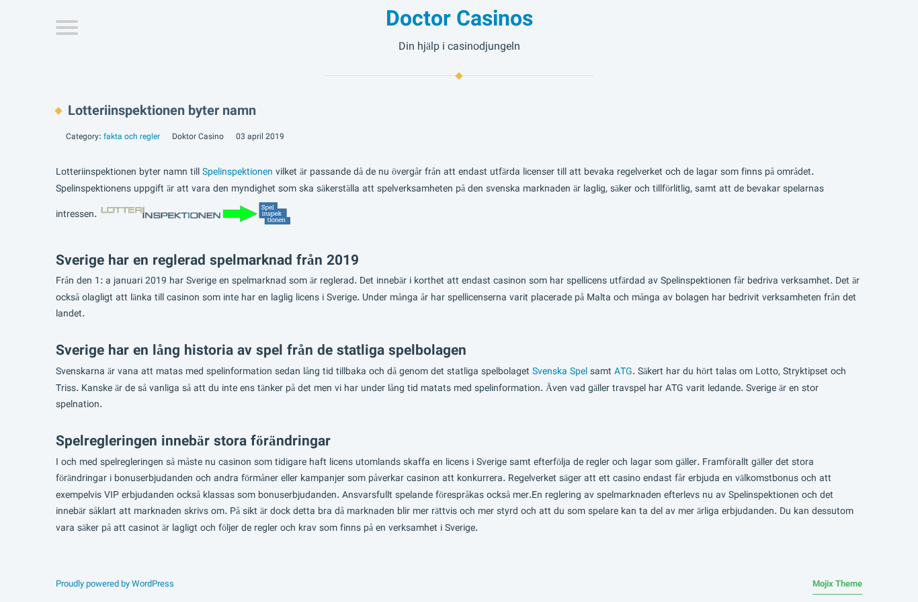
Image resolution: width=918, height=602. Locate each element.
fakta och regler (131, 136)
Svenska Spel (559, 371)
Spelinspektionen (237, 172)
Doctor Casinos (459, 19)
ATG (623, 371)
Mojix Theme (837, 583)
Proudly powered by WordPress (115, 583)
